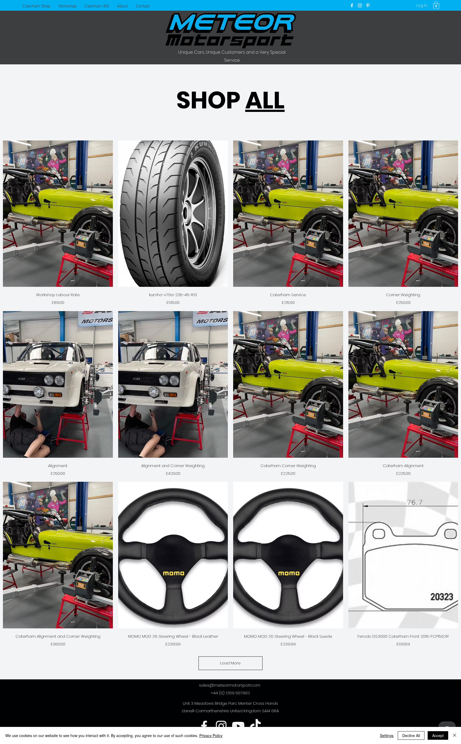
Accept (438, 735)
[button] (436, 5)
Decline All (411, 735)
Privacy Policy (210, 735)
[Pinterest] (368, 5)
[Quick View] (58, 213)
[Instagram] (360, 5)
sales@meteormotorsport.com (229, 685)
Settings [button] (387, 735)
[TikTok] (255, 726)
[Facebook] (352, 5)
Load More (230, 663)
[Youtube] (238, 726)
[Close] (454, 735)
